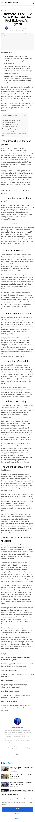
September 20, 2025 (14, 786)
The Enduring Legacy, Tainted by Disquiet (13, 131)
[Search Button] (33, 2)
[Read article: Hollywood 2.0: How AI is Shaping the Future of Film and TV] (5, 784)
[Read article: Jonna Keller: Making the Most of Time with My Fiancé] (5, 768)
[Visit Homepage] (17, 3)
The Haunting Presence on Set (10, 124)
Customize (17, 813)
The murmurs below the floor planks (12, 118)
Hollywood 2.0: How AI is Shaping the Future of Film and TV (21, 783)
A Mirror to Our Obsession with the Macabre (14, 133)
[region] (17, 807)
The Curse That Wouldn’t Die (9, 126)
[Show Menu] (2, 2)
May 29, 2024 (25, 28)
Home (2, 10)
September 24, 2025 (14, 778)
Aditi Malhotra (14, 28)
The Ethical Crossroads (8, 122)
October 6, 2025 (13, 771)
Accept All (17, 808)
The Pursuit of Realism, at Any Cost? (12, 120)
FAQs (3, 135)
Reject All (17, 818)
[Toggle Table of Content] (24, 115)
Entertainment (8, 10)
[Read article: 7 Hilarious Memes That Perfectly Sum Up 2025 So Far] (5, 776)
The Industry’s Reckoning (9, 129)
